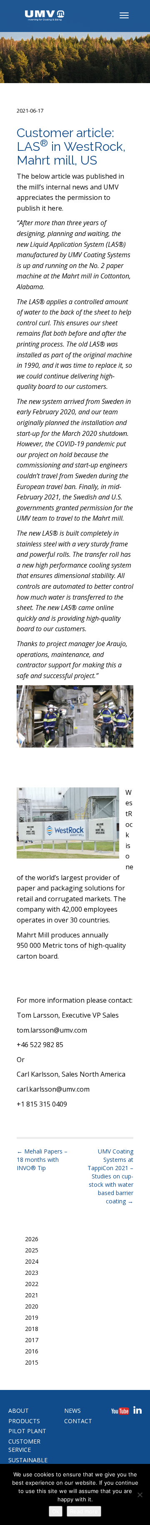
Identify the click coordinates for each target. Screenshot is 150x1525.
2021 (31, 1295)
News (72, 1410)
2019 (31, 1317)
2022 (31, 1284)
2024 (31, 1261)
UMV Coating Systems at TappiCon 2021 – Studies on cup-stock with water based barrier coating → (110, 1176)
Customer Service (24, 1445)
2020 (31, 1306)
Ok (55, 1511)
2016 (31, 1351)
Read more (84, 1511)
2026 (31, 1239)
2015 (31, 1362)
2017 (31, 1340)
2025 (31, 1250)
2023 (31, 1273)
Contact (78, 1421)
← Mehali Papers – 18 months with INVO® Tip (42, 1159)
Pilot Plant (27, 1431)
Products (24, 1421)
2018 (31, 1329)
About (18, 1410)
